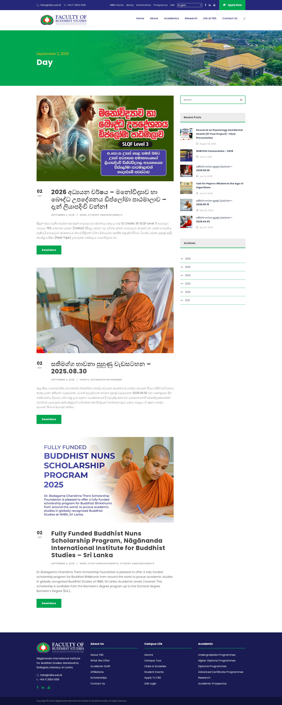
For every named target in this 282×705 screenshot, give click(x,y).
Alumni (148, 655)
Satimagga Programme (106, 379)
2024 (188, 275)
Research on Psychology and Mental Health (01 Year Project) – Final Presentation (219, 133)
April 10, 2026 (206, 227)
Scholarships (98, 678)
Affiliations (97, 672)
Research (191, 18)
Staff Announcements (103, 563)
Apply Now (234, 5)
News (83, 214)
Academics (171, 18)
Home (140, 18)
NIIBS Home (117, 5)
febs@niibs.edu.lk (50, 5)
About (154, 18)
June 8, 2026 (206, 193)
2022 (187, 292)
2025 (187, 267)
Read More (49, 250)
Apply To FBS (152, 678)
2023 (187, 283)
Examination (143, 5)
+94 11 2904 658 (76, 5)
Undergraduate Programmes (216, 655)
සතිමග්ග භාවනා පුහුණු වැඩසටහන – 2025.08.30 (101, 367)
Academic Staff (100, 666)
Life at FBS (209, 18)
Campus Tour (153, 660)
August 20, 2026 (208, 143)
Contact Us (229, 18)
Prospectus (161, 5)
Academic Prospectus (212, 683)
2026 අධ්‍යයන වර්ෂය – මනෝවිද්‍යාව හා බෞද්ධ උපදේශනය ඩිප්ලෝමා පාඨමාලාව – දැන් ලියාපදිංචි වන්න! (109, 199)
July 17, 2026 (206, 156)
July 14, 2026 (206, 176)
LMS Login (150, 683)
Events (84, 379)
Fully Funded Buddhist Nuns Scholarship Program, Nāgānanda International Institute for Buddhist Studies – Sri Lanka (108, 544)
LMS (172, 5)
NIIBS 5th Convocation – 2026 (214, 151)
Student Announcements (105, 214)
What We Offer (100, 660)
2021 (187, 300)
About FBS (96, 655)
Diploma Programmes (212, 666)
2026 (188, 258)
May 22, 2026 (206, 210)
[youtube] (214, 5)
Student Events (154, 672)
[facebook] (205, 5)
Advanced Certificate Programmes (220, 672)
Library (130, 5)
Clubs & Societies (155, 666)
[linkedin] (210, 5)
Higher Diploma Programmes (216, 660)
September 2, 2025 (63, 214)
